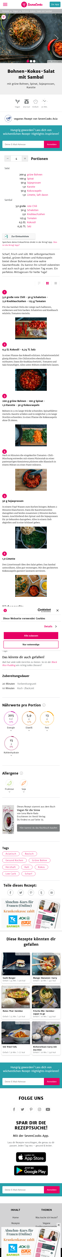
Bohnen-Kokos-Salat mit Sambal (37, 11)
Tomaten (32, 218)
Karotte (31, 186)
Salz (29, 226)
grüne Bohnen (34, 174)
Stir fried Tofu (10, 1047)
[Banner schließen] (57, 610)
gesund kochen (14, 860)
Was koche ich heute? (47, 1217)
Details (48, 626)
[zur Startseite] (31, 4)
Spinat (30, 178)
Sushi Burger (9, 978)
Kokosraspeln (34, 190)
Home (15, 1217)
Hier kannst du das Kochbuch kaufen (38, 827)
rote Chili (32, 206)
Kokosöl (31, 222)
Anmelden (52, 144)
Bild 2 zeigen (31, 61)
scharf (28, 873)
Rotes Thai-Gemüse (13, 1011)
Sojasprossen (34, 182)
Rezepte (5, 11)
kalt (27, 867)
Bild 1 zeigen (28, 61)
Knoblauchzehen (36, 214)
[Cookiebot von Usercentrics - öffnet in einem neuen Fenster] (38, 610)
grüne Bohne (39, 860)
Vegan (16, 11)
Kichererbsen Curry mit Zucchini (45, 1048)
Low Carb (11, 873)
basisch (29, 853)
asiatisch (11, 853)
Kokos (41, 867)
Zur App (55, 4)
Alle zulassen (31, 635)
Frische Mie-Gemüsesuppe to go (44, 1012)
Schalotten (32, 210)
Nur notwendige (31, 644)
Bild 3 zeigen (34, 61)
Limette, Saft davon (37, 194)
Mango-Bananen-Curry (45, 978)
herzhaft (11, 867)
